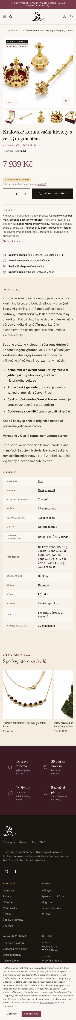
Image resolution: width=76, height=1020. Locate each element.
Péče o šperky (11, 960)
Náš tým (46, 890)
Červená (43, 585)
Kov (40, 481)
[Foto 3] (25, 117)
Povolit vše (31, 1014)
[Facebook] (15, 871)
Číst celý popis (11, 241)
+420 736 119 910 (52, 960)
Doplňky (43, 576)
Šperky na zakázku (53, 896)
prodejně (41, 184)
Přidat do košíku (55, 193)
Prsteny (7, 896)
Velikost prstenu (12, 954)
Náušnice (8, 890)
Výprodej (8, 925)
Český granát (46, 490)
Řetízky (7, 913)
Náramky (8, 902)
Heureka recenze (52, 908)
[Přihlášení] (64, 16)
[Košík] (71, 16)
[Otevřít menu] (5, 17)
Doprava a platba (13, 942)
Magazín (47, 902)
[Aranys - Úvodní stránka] (38, 16)
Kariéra (46, 913)
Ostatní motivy (47, 526)
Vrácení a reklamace (15, 948)
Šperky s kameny (13, 919)
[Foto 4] (41, 117)
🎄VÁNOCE (13, 30)
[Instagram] (6, 871)
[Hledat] (10, 16)
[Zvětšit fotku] (66, 101)
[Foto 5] (56, 117)
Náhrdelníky (10, 908)
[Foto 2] (10, 117)
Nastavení (11, 1014)
